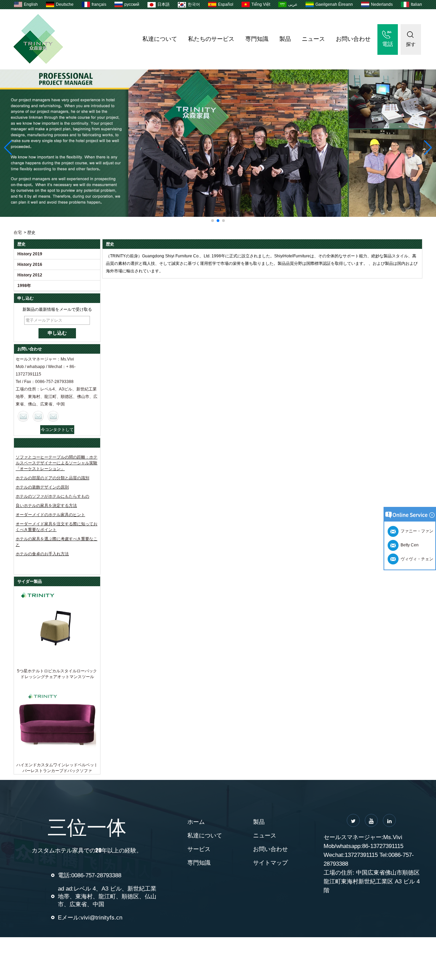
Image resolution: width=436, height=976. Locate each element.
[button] (212, 220)
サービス (199, 849)
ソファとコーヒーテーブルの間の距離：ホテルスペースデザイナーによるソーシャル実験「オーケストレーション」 (56, 463)
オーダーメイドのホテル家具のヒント (50, 514)
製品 (285, 39)
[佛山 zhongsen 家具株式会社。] (38, 62)
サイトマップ (270, 863)
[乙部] (371, 820)
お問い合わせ (353, 39)
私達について (159, 39)
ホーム (196, 822)
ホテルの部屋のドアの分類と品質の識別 (52, 478)
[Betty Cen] (38, 416)
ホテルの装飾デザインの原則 (42, 487)
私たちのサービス (211, 39)
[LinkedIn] (389, 820)
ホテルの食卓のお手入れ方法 (42, 553)
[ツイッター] (353, 820)
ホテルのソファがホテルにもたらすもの (52, 496)
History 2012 (29, 275)
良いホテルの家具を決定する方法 (46, 505)
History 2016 (29, 264)
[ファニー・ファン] (53, 416)
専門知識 (256, 39)
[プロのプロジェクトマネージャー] (218, 143)
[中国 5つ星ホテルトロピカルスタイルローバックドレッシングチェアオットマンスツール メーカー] (57, 627)
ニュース (313, 39)
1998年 (24, 285)
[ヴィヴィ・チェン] (23, 416)
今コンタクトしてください (57, 430)
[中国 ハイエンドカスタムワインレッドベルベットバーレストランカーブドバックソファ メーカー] (57, 721)
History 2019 (29, 254)
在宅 (18, 232)
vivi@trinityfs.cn (101, 917)
